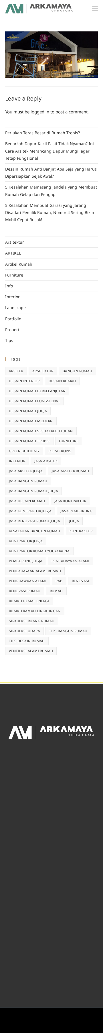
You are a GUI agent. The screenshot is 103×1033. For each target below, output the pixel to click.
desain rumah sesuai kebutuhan (41, 431)
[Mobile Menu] (95, 8)
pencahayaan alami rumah (35, 570)
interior (17, 461)
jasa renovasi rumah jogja (34, 520)
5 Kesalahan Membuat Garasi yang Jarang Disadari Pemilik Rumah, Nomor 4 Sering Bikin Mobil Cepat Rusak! (49, 212)
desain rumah (62, 381)
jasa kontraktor (70, 501)
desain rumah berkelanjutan (37, 391)
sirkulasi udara (24, 630)
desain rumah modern (31, 421)
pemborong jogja (25, 560)
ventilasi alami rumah (31, 650)
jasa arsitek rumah (70, 471)
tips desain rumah (27, 640)
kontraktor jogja (26, 540)
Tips (9, 340)
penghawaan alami (27, 580)
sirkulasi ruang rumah (31, 620)
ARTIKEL (13, 253)
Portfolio (13, 318)
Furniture (14, 275)
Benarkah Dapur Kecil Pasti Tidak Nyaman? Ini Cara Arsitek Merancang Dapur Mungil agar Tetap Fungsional (49, 151)
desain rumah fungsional (34, 401)
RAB (59, 580)
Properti (13, 329)
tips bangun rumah (68, 630)
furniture (69, 441)
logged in (40, 112)
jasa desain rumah (27, 501)
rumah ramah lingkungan (35, 610)
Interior (12, 296)
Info (9, 286)
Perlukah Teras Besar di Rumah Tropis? (42, 132)
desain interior (24, 381)
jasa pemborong (76, 511)
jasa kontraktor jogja (30, 511)
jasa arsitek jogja (26, 471)
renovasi (80, 580)
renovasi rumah (25, 590)
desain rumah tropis (29, 441)
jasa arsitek (46, 461)
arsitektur (43, 371)
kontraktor (81, 530)
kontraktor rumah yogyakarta (39, 550)
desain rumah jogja (28, 411)
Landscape (15, 307)
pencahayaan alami (71, 560)
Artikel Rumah (18, 264)
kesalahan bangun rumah (34, 530)
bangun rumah (77, 371)
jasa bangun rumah (28, 481)
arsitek (16, 371)
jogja (74, 520)
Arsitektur (14, 242)
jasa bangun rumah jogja (33, 491)
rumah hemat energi (29, 600)
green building (24, 451)
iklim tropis (60, 451)
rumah (56, 590)
